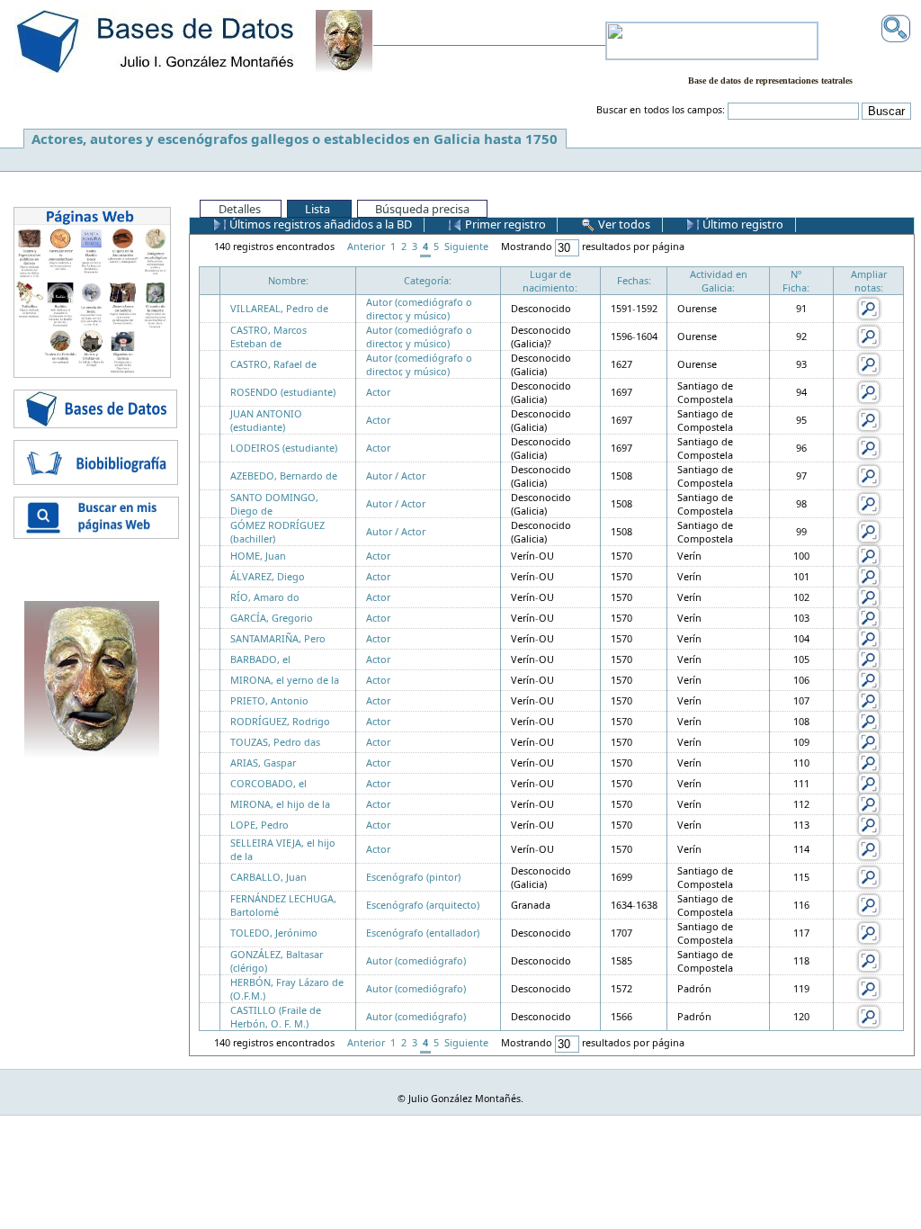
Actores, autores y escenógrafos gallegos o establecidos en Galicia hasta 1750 (294, 139)
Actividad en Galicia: (718, 280)
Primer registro (504, 224)
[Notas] (869, 307)
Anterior (366, 246)
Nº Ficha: (795, 280)
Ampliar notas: (869, 280)
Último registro (741, 224)
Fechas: (634, 280)
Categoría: (428, 280)
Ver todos (622, 224)
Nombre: (288, 280)
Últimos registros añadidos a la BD (319, 224)
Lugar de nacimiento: (550, 280)
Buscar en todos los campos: (660, 109)
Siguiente (466, 246)
